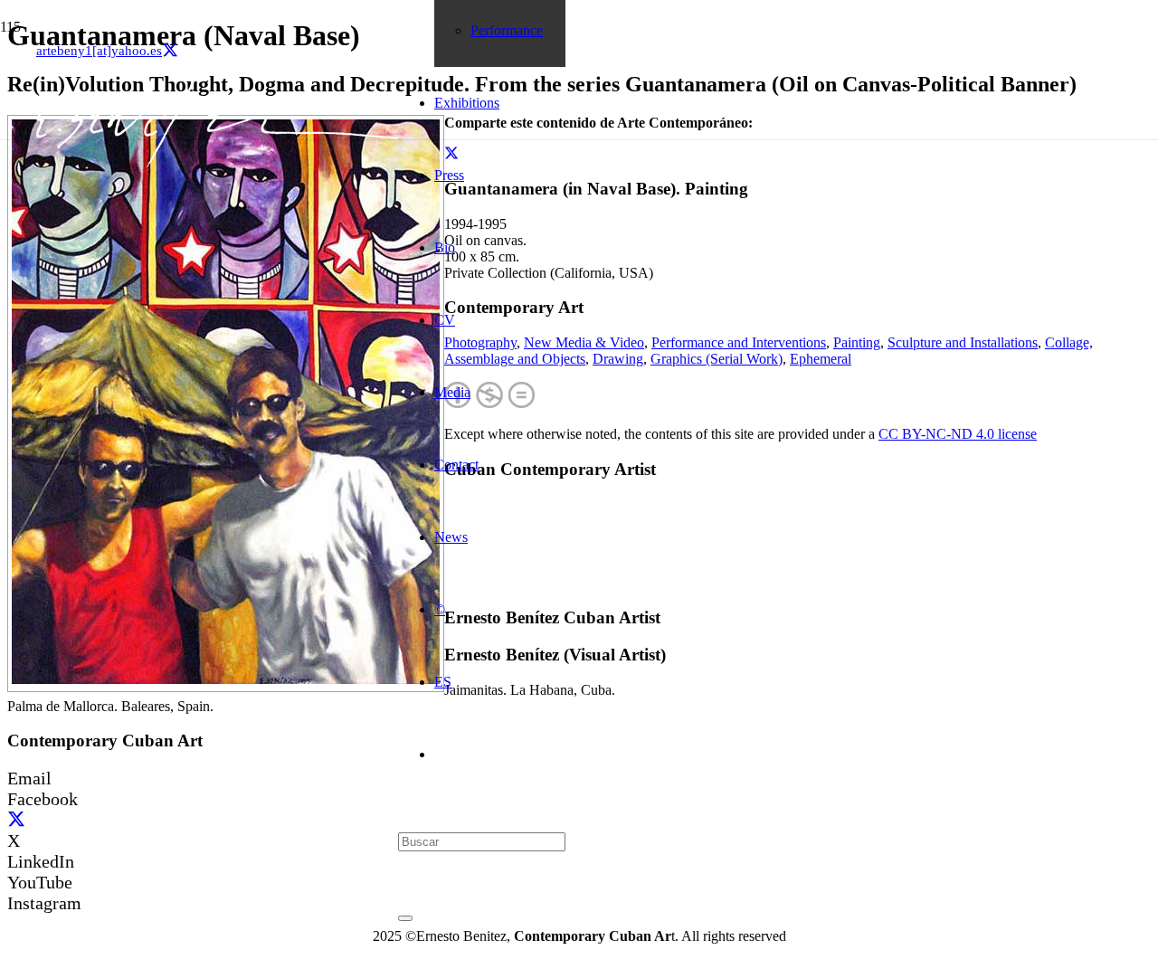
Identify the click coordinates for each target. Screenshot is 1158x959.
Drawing (618, 358)
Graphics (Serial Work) (716, 358)
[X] (170, 51)
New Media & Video (584, 342)
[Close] (405, 918)
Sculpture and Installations (962, 342)
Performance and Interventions (738, 342)
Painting (856, 342)
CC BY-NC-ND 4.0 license (957, 434)
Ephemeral (820, 358)
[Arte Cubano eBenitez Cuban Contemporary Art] (217, 162)
